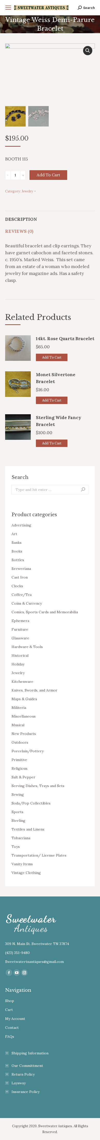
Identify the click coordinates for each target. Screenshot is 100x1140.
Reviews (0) (19, 231)
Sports (17, 812)
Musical (18, 725)
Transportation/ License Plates (39, 855)
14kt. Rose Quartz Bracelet (65, 338)
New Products (24, 733)
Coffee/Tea (22, 594)
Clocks (17, 586)
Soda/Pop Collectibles (31, 803)
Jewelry (27, 191)
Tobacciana (21, 838)
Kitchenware (22, 681)
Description (21, 219)
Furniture (20, 629)
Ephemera (20, 620)
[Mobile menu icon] (8, 7)
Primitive (19, 759)
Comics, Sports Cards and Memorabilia (45, 612)
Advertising (21, 525)
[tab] (50, 217)
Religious (19, 768)
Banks (17, 542)
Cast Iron (20, 577)
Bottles (18, 560)
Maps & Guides (24, 699)
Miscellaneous (24, 716)
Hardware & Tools (27, 646)
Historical (20, 655)
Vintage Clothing (26, 872)
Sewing (18, 794)
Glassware (20, 638)
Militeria (19, 707)
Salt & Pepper (23, 777)
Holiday (18, 664)
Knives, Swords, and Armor (34, 690)
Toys (16, 846)
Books (17, 551)
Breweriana (21, 568)
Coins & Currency (27, 603)
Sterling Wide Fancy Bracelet (58, 421)
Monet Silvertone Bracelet (55, 378)
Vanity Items (22, 864)
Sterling (18, 820)
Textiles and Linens (28, 829)
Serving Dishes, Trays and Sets (38, 786)
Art (14, 534)
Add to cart (48, 175)
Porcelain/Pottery (28, 751)
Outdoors (20, 742)
